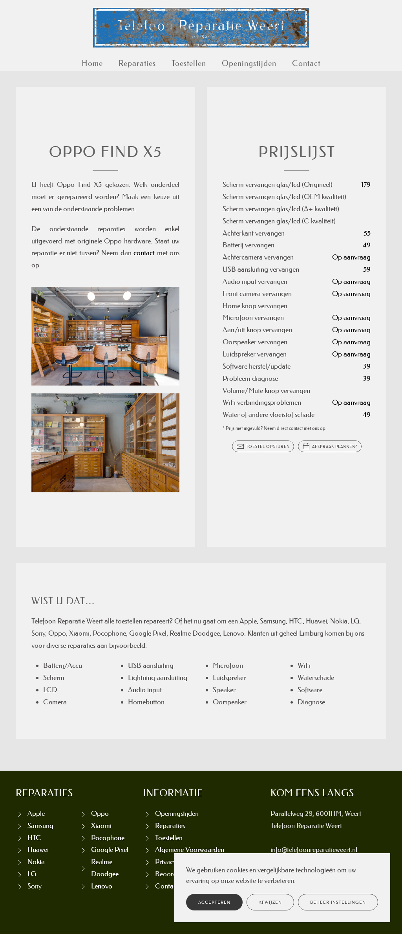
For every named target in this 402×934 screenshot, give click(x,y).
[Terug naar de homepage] (201, 28)
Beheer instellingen (338, 902)
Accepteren (214, 902)
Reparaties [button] (137, 63)
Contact (306, 63)
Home (92, 63)
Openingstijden (249, 63)
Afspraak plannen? (334, 446)
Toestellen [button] (189, 63)
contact (144, 253)
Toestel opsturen (268, 446)
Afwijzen (270, 902)
